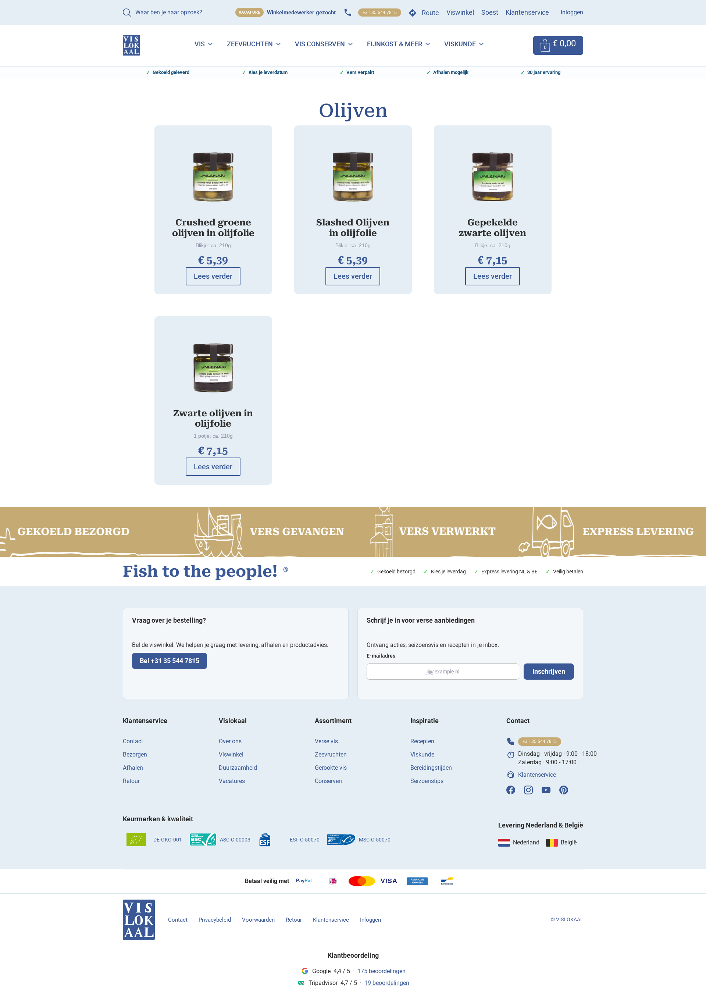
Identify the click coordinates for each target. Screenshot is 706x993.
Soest (489, 12)
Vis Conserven (320, 44)
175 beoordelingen (381, 971)
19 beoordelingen (386, 982)
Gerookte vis (331, 767)
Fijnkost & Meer (394, 44)
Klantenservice (527, 12)
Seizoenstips (426, 780)
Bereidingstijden (431, 767)
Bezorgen (135, 754)
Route (430, 13)
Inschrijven (548, 671)
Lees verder (213, 276)
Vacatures (232, 780)
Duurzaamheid (238, 767)
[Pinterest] (563, 790)
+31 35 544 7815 (380, 12)
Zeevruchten (250, 44)
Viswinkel (460, 12)
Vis (200, 44)
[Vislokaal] (139, 920)
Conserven (328, 780)
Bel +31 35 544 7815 (169, 661)
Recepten (422, 741)
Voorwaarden (258, 920)
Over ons (230, 741)
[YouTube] (546, 790)
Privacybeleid (215, 920)
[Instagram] (528, 790)
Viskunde (460, 44)
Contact (133, 741)
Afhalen (133, 767)
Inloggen (572, 12)
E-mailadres (381, 656)
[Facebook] (510, 790)
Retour (131, 780)
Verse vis (326, 741)
